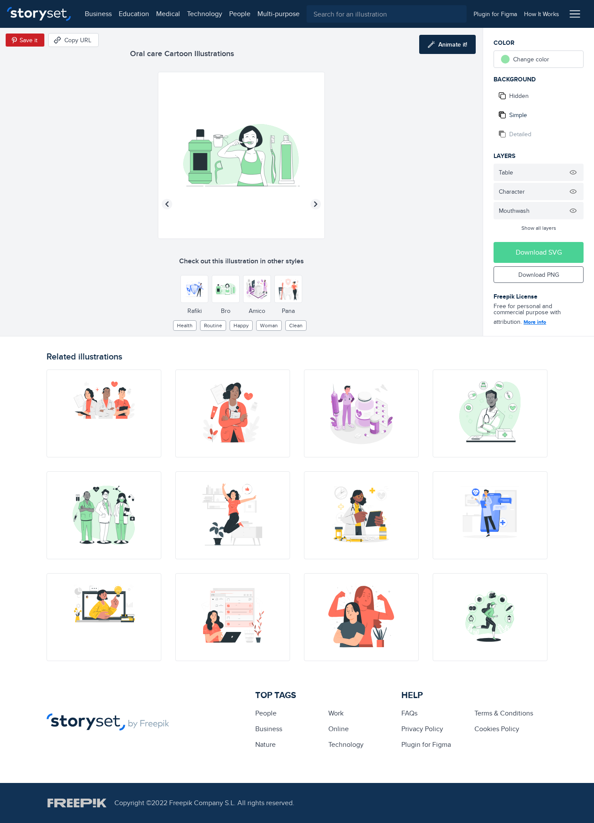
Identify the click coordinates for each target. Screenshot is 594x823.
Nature (265, 744)
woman (269, 325)
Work (336, 713)
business (98, 14)
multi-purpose (278, 14)
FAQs (409, 713)
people (239, 14)
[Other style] (194, 289)
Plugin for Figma (426, 744)
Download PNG (538, 274)
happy (241, 325)
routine (213, 325)
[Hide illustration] (573, 172)
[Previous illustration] (167, 204)
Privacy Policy (422, 729)
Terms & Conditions (503, 713)
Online (338, 729)
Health (185, 325)
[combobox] (387, 14)
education (134, 14)
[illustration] (104, 413)
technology (204, 14)
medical (168, 14)
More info (535, 322)
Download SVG (539, 252)
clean (296, 325)
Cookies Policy (496, 729)
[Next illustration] (315, 204)
